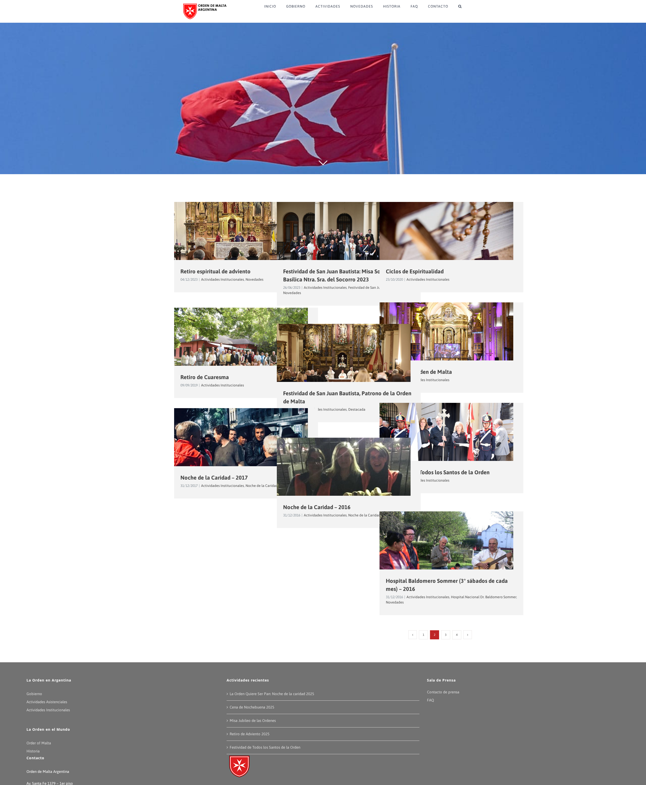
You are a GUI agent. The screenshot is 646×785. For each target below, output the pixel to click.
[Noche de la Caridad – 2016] (349, 482)
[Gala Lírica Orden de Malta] (451, 347)
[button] (460, 6)
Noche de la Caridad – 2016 (317, 507)
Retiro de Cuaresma (204, 377)
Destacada (356, 409)
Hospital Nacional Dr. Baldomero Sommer (483, 597)
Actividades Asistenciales (46, 702)
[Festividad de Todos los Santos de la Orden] (451, 447)
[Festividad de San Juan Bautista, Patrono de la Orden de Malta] (349, 368)
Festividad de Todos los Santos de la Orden (438, 472)
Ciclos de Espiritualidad (415, 271)
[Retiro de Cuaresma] (246, 352)
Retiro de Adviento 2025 (250, 734)
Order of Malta (38, 743)
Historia (33, 751)
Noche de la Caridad (262, 486)
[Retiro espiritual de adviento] (246, 252)
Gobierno (34, 694)
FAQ (430, 700)
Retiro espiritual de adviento (215, 271)
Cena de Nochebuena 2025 (252, 707)
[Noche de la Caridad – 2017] (246, 453)
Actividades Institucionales (222, 279)
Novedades (254, 279)
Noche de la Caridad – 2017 (214, 477)
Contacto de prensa (443, 692)
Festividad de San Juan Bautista (373, 287)
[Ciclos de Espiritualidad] (451, 246)
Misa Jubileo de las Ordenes (253, 720)
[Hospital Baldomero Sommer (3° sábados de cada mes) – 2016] (451, 556)
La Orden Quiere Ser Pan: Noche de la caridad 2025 (272, 694)
